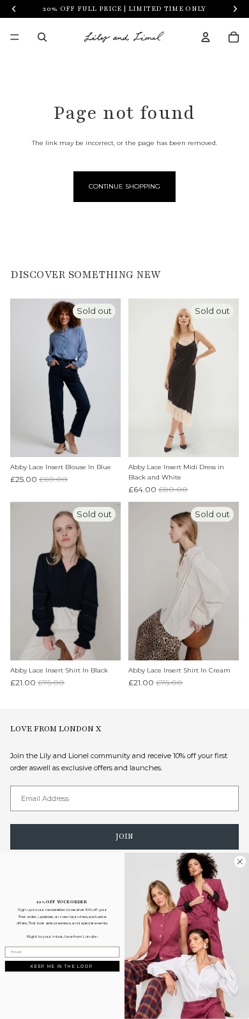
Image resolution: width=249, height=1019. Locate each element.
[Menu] (14, 37)
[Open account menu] (206, 37)
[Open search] (42, 37)
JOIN (124, 836)
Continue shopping (124, 186)
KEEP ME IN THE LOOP (62, 965)
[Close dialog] (240, 861)
